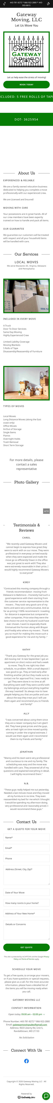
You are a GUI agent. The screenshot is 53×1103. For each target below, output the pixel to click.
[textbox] (26, 837)
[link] (26, 17)
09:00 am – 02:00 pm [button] (31, 1014)
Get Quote (26, 947)
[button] (43, 1014)
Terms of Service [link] (28, 959)
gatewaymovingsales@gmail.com (30, 1024)
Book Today (26, 84)
